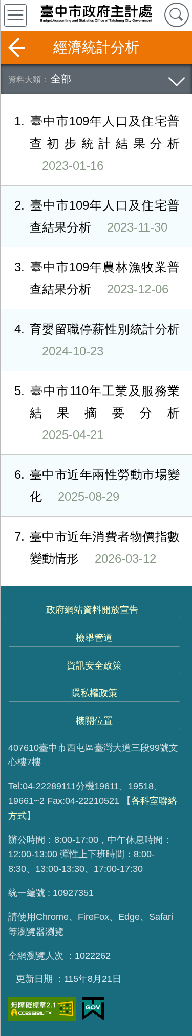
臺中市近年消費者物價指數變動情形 (97, 547)
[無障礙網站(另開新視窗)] (42, 1009)
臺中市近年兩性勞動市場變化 (97, 485)
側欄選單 (15, 15)
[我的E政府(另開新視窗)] (93, 1009)
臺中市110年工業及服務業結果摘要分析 (97, 413)
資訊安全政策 (94, 665)
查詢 (176, 15)
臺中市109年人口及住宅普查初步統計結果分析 (97, 143)
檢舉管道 (94, 638)
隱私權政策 (94, 693)
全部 (61, 78)
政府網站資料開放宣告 (92, 610)
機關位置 (94, 721)
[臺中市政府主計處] (96, 13)
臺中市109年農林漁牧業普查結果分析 (97, 278)
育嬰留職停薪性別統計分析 (97, 340)
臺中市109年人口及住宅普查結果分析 (97, 216)
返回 (16, 47)
